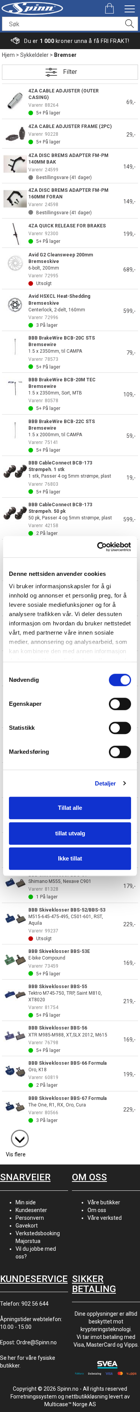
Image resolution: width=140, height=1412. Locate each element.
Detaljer (105, 783)
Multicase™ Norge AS (70, 1404)
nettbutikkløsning (86, 1396)
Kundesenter (31, 1210)
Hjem (8, 55)
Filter (70, 71)
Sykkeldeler (34, 55)
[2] (16, 1135)
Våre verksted (105, 1218)
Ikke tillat (70, 858)
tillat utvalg (70, 833)
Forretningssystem (33, 1396)
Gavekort (27, 1225)
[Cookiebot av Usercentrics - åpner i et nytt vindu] (98, 547)
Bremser (65, 55)
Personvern (30, 1218)
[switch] (120, 704)
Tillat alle (70, 807)
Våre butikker (104, 1202)
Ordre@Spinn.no (36, 1342)
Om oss (97, 1210)
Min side (26, 1202)
